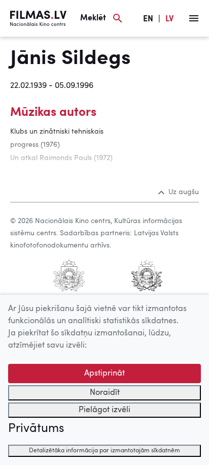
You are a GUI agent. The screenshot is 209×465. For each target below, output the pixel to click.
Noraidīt (105, 393)
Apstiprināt (104, 373)
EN (148, 19)
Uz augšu (183, 192)
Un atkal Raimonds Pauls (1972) (61, 158)
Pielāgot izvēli (104, 410)
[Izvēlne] (194, 18)
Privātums (36, 429)
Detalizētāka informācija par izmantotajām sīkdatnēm (104, 451)
